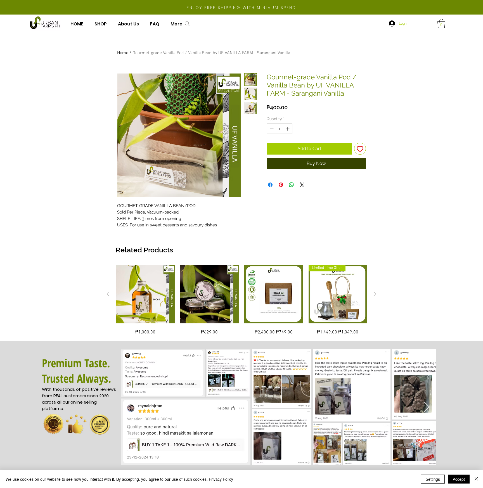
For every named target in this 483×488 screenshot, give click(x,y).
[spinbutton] (279, 129)
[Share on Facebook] (270, 184)
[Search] (187, 24)
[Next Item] (426, 407)
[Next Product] (375, 293)
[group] (241, 300)
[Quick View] (145, 294)
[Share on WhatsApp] (291, 184)
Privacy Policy (221, 479)
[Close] (476, 479)
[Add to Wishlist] (360, 149)
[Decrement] (270, 129)
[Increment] (288, 129)
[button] (441, 23)
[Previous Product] (108, 293)
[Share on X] (302, 184)
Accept (459, 479)
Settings (433, 479)
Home (122, 53)
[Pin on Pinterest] (281, 184)
